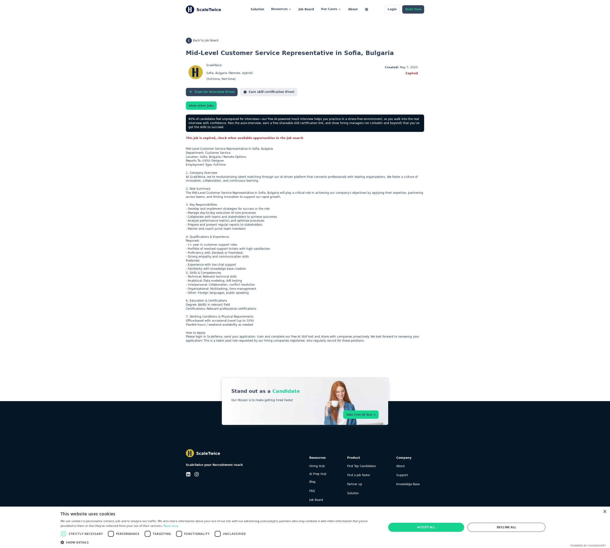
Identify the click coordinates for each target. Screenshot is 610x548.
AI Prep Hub (317, 474)
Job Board (316, 500)
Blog (312, 481)
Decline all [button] (506, 527)
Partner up (354, 484)
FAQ (312, 491)
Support (402, 475)
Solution (353, 493)
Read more (171, 526)
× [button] (604, 511)
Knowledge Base (408, 484)
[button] (219, 541)
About (400, 466)
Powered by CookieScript (588, 545)
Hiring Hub (317, 466)
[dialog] (305, 527)
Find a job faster (358, 475)
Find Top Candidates (361, 466)
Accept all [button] (426, 527)
